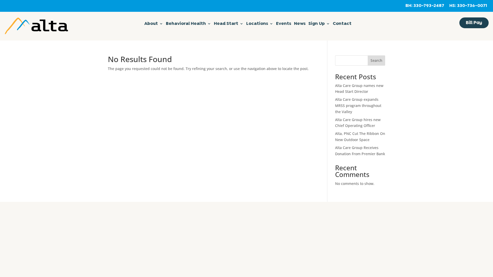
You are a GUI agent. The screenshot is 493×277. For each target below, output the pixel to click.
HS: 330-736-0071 (468, 5)
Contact (342, 24)
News (300, 24)
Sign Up (316, 24)
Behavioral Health (186, 24)
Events (283, 24)
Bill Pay (474, 23)
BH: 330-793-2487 (424, 5)
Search (376, 60)
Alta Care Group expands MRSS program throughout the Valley (358, 105)
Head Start (226, 24)
